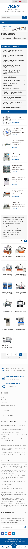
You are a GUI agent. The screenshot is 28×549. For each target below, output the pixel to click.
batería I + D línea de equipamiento (10, 84)
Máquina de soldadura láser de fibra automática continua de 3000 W (20, 293)
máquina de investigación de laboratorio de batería (12, 93)
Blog (2, 408)
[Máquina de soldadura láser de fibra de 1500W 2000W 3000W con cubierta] (7, 285)
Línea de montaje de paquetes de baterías (13, 56)
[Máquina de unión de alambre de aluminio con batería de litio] (20, 321)
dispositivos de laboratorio (12, 107)
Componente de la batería (11, 80)
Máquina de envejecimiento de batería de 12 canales (14, 435)
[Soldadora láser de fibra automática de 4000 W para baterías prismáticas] (7, 303)
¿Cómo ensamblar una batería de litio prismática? (12, 51)
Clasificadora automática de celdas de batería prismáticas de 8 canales (18, 204)
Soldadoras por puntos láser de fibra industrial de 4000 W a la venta (7, 257)
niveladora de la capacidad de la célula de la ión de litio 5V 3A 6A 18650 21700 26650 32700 (13, 477)
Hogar (14, 37)
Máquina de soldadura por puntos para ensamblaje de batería (12, 439)
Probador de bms (6, 443)
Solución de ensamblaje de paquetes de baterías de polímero (11, 72)
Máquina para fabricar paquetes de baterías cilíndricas (13, 61)
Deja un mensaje (14, 545)
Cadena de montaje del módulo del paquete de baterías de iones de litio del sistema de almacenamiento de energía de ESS (18, 118)
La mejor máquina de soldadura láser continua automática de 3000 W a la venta (20, 257)
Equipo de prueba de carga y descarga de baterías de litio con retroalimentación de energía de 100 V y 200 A (13, 472)
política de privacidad (7, 415)
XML (2, 413)
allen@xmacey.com (14, 12)
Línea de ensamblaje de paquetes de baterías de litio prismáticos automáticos (18, 142)
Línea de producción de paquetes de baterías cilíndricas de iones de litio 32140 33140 (18, 130)
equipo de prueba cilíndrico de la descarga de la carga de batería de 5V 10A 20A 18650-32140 (18, 167)
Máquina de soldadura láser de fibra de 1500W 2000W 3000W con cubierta (7, 293)
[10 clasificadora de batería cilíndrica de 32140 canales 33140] (6, 194)
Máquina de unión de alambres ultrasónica (13, 455)
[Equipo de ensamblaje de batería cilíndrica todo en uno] (6, 156)
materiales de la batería (11, 89)
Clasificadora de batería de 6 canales (12, 429)
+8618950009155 (14, 9)
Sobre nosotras (5, 400)
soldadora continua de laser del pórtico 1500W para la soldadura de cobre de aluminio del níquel (20, 275)
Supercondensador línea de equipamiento (12, 98)
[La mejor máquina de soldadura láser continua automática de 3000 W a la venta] (20, 249)
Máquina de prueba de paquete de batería (13, 445)
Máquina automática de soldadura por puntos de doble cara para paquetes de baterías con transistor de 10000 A (12, 500)
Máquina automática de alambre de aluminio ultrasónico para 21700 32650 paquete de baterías (7, 329)
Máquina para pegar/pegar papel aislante (13, 452)
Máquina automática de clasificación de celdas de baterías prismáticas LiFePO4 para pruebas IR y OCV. (14, 505)
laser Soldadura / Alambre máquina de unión (14, 38)
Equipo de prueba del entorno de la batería (12, 103)
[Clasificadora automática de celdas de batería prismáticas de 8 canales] (6, 206)
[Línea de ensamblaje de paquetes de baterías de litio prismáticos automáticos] (6, 144)
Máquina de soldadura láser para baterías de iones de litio (13, 449)
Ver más (14, 122)
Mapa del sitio (5, 410)
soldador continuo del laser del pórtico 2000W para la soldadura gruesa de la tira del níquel (7, 275)
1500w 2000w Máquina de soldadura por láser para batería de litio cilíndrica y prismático (7, 346)
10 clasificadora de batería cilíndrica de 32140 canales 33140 (17, 192)
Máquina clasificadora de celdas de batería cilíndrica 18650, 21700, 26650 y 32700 (14, 487)
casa (2, 397)
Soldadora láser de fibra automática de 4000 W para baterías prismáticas (7, 311)
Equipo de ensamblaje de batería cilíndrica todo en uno (18, 154)
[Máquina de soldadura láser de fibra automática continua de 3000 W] (20, 285)
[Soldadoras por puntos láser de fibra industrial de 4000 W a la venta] (7, 249)
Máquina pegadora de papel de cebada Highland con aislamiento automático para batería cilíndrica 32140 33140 (18, 179)
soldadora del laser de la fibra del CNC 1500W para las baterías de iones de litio (20, 311)
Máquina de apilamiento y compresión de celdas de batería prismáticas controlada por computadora (13, 483)
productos (4, 402)
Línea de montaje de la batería (10, 432)
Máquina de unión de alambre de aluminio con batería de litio (20, 329)
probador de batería (9, 77)
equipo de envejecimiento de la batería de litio (13, 426)
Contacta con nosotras (8, 405)
